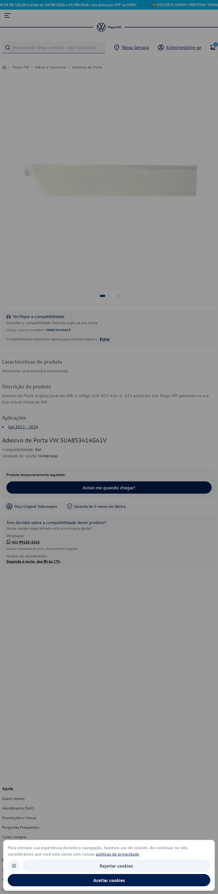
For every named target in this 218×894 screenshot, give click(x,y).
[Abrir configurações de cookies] (14, 865)
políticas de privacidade (117, 854)
